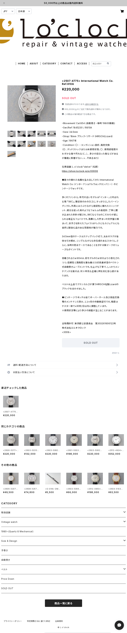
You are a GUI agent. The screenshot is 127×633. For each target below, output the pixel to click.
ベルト (4, 569)
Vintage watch (9, 522)
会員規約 (59, 621)
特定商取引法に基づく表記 (38, 621)
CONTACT (66, 63)
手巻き (4, 550)
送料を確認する (92, 104)
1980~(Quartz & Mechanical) (17, 531)
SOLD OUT (7, 588)
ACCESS (82, 63)
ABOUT (34, 63)
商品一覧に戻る (63, 603)
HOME (21, 63)
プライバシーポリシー (13, 621)
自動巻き (5, 560)
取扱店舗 (5, 512)
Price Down (7, 579)
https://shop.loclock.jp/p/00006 (80, 171)
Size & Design (9, 541)
